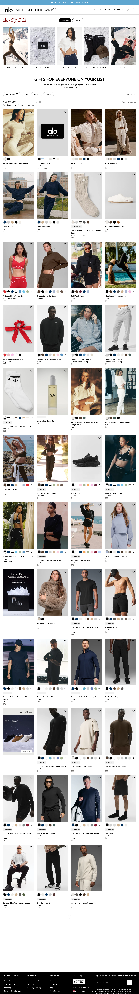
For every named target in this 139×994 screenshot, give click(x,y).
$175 (106, 231)
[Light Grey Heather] (50, 159)
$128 (38, 301)
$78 (4, 494)
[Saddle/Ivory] (118, 222)
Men (30, 10)
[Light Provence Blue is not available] (99, 552)
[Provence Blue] (91, 688)
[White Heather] (126, 159)
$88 (4, 301)
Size (26, 94)
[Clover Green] (129, 354)
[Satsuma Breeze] (88, 485)
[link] (113, 10)
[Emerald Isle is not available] (57, 961)
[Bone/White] (27, 418)
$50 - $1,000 (42, 168)
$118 (72, 168)
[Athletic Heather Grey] (76, 159)
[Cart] (133, 10)
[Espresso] (110, 222)
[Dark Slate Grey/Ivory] (84, 222)
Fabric (48, 94)
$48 (38, 423)
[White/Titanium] (12, 418)
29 (32, 418)
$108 (73, 702)
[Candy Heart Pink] (129, 291)
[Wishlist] (128, 10)
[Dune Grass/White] (27, 291)
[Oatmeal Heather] (57, 291)
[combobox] (123, 94)
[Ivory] (4, 159)
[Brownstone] (54, 894)
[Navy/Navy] (126, 894)
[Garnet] (27, 825)
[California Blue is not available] (50, 961)
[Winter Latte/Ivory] (72, 222)
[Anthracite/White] (129, 485)
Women (20, 10)
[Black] (8, 159)
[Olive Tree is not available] (61, 485)
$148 (72, 364)
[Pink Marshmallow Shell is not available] (54, 961)
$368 (39, 628)
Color (37, 94)
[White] (16, 354)
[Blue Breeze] (84, 688)
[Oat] (38, 619)
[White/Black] (16, 291)
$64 (72, 238)
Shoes (38, 10)
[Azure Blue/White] (23, 291)
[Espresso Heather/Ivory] (88, 222)
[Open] (134, 94)
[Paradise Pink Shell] (42, 961)
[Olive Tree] (61, 291)
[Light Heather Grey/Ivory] (76, 222)
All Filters (10, 94)
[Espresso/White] (16, 418)
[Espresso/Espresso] (122, 894)
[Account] (101, 10)
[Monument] (122, 619)
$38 (38, 975)
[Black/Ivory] (80, 222)
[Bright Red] (4, 354)
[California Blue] (61, 354)
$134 (106, 301)
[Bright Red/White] (4, 291)
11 (133, 292)
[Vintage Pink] (8, 354)
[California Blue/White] (20, 291)
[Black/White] (54, 159)
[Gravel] (122, 291)
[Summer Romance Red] (95, 552)
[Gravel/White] (23, 418)
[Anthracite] (118, 291)
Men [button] (78, 20)
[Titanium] (129, 619)
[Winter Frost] (54, 291)
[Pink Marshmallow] (57, 354)
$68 (106, 908)
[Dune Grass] (54, 485)
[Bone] (118, 354)
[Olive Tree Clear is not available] (61, 961)
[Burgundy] (80, 291)
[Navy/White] (12, 291)
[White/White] (46, 159)
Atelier (49, 9)
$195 (72, 498)
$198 (72, 301)
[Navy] (84, 159)
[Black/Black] (72, 485)
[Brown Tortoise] (38, 961)
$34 (4, 364)
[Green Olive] (23, 894)
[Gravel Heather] (80, 159)
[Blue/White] (42, 159)
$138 (38, 364)
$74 (4, 168)
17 (31, 485)
